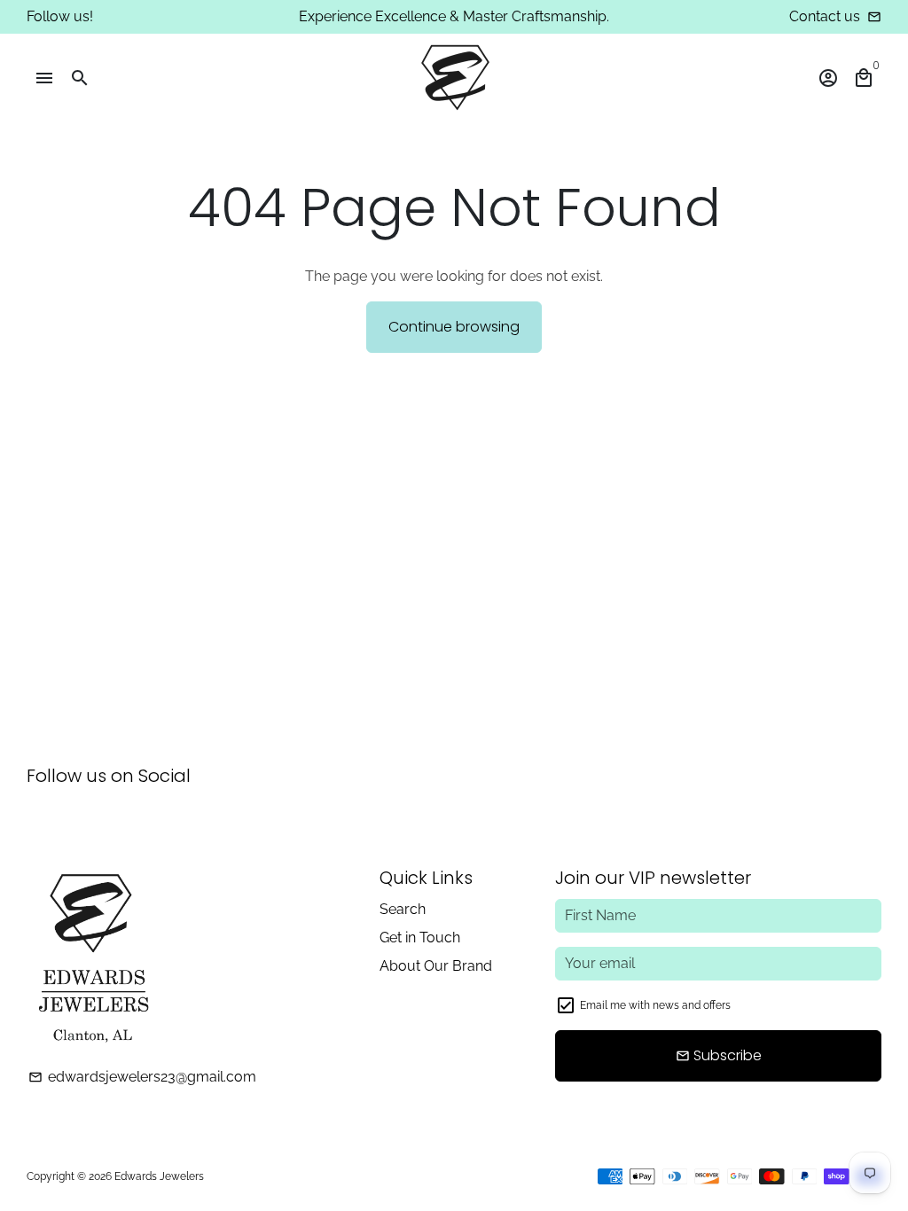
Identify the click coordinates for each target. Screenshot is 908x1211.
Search (403, 909)
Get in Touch (420, 937)
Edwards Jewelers (159, 1176)
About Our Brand (436, 965)
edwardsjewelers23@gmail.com (142, 1076)
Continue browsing (454, 326)
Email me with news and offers (655, 1005)
